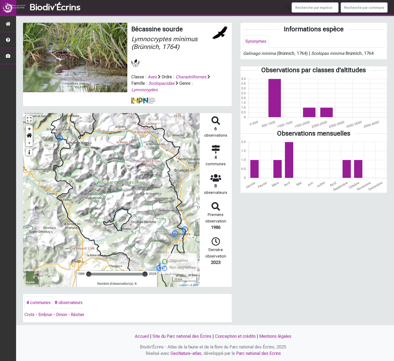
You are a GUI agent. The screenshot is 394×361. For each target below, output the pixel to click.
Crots (29, 314)
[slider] (88, 274)
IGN (195, 285)
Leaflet (183, 285)
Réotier (77, 314)
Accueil (142, 336)
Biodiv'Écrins (55, 7)
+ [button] (29, 129)
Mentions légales (275, 336)
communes (39, 302)
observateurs (69, 302)
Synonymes (255, 41)
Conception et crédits (235, 336)
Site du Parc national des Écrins (182, 336)
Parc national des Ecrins (258, 353)
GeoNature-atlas (185, 353)
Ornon (61, 314)
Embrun (45, 314)
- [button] (29, 142)
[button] (29, 135)
